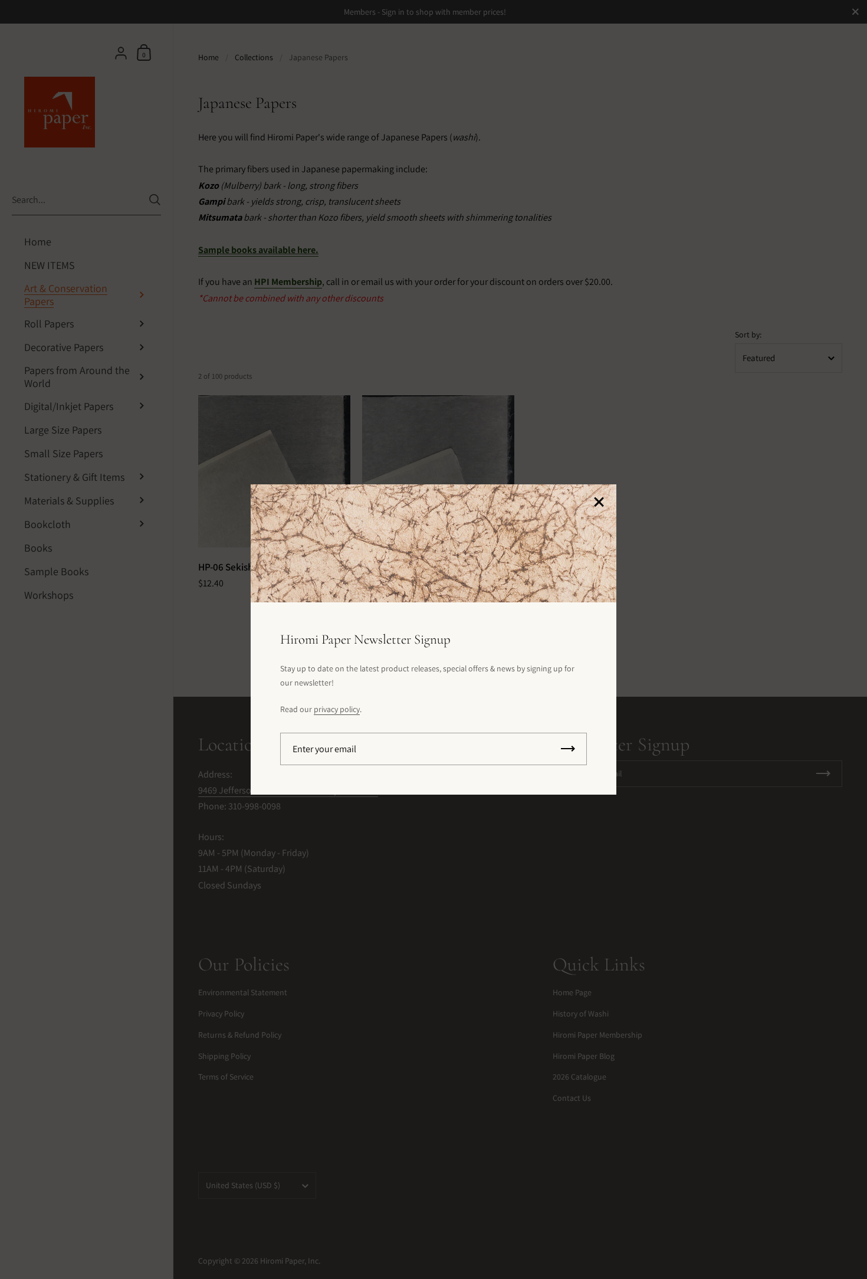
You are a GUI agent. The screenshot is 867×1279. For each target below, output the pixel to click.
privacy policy (337, 709)
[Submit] (568, 749)
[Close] (598, 503)
